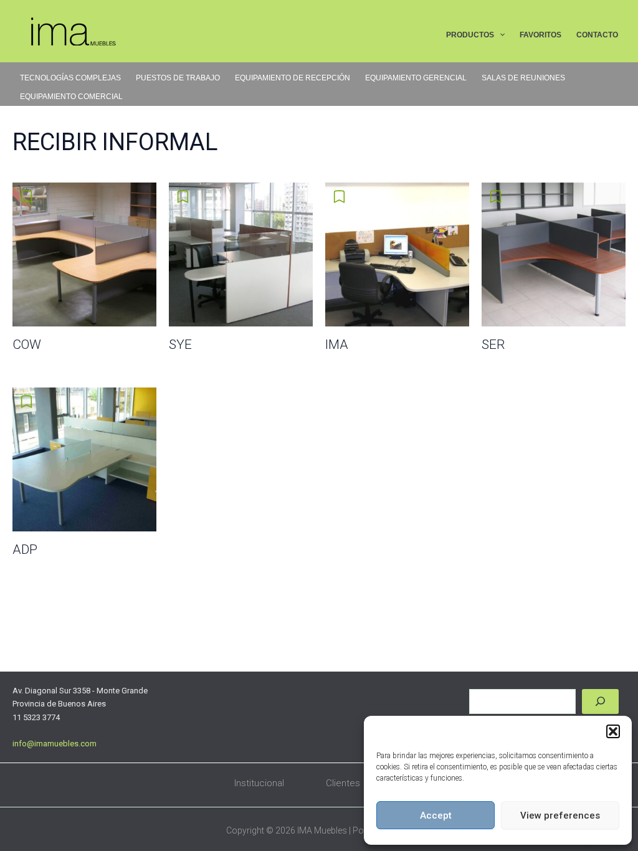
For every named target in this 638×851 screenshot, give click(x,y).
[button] (613, 731)
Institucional (259, 783)
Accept (436, 815)
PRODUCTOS (470, 35)
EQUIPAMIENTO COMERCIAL (71, 96)
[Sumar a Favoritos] (28, 196)
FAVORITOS (540, 35)
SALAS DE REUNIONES (523, 78)
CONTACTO (597, 35)
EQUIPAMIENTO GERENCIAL (416, 78)
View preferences (560, 815)
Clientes (343, 783)
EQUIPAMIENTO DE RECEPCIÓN (292, 78)
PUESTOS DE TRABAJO (178, 78)
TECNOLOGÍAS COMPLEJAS (70, 78)
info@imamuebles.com (54, 743)
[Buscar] (600, 701)
